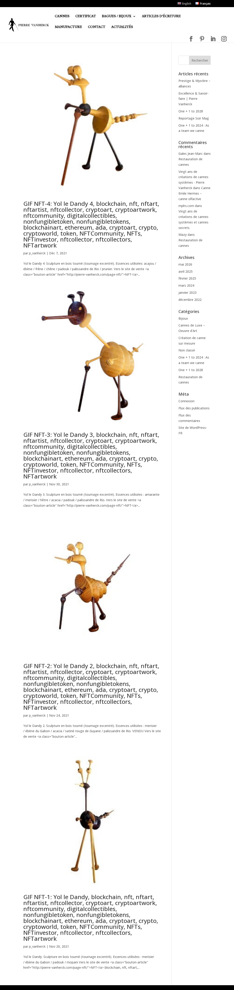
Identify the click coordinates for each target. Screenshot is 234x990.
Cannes (62, 16)
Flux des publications (194, 408)
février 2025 (187, 278)
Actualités (122, 27)
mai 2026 (185, 264)
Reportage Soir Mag (193, 118)
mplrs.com (186, 206)
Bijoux (183, 318)
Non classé (186, 350)
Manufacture (68, 27)
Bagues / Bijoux (116, 16)
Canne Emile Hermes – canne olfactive (194, 193)
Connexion (186, 401)
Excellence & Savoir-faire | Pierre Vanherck (193, 98)
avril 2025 (185, 271)
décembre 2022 (190, 299)
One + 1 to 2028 (190, 111)
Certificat (85, 16)
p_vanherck (37, 253)
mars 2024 (186, 285)
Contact (96, 27)
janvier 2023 (187, 292)
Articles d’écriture (161, 16)
